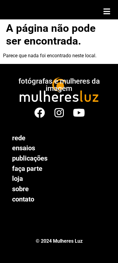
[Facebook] (39, 112)
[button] (106, 11)
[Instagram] (59, 112)
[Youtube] (79, 112)
